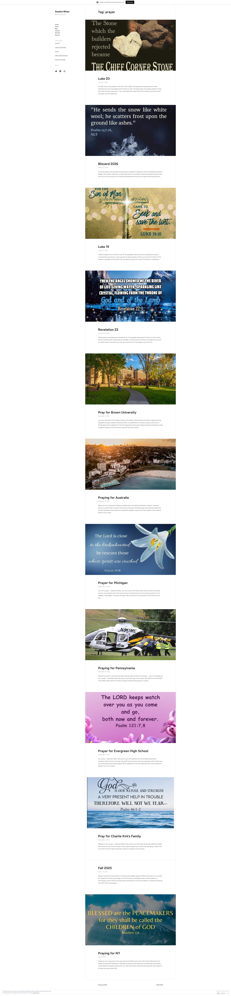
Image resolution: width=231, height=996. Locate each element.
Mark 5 (57, 51)
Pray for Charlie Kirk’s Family (119, 836)
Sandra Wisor (62, 11)
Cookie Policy (36, 992)
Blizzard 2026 (108, 164)
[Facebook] (60, 71)
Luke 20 (104, 79)
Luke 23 (57, 43)
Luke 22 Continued (60, 47)
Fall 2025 (105, 868)
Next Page (159, 985)
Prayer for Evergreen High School (123, 751)
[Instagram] (64, 71)
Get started (130, 2)
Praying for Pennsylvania (116, 668)
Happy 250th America (61, 55)
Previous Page (102, 985)
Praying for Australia (113, 498)
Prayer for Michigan (113, 583)
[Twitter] (56, 71)
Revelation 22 (108, 330)
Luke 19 (103, 247)
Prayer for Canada (60, 59)
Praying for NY (109, 953)
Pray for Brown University (117, 412)
